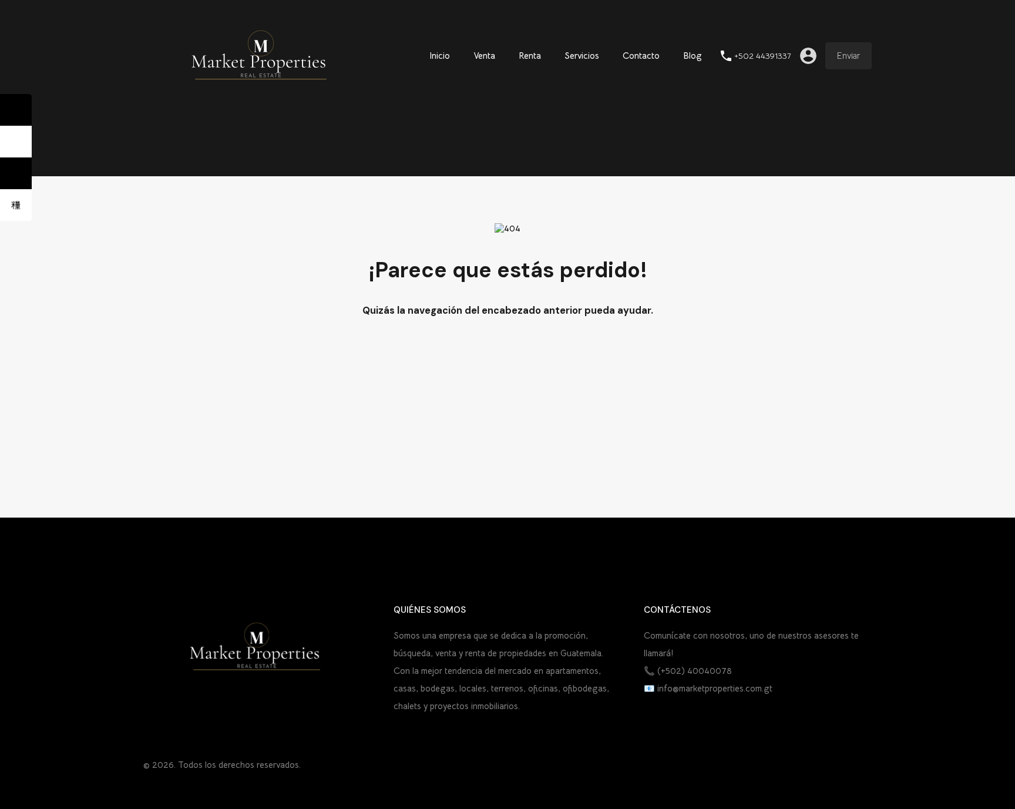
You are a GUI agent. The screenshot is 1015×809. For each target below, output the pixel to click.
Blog (692, 55)
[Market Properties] (260, 94)
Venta (484, 55)
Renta (530, 55)
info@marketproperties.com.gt (714, 688)
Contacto (641, 55)
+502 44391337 (762, 56)
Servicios (581, 55)
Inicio (439, 55)
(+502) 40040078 (694, 670)
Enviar (848, 55)
